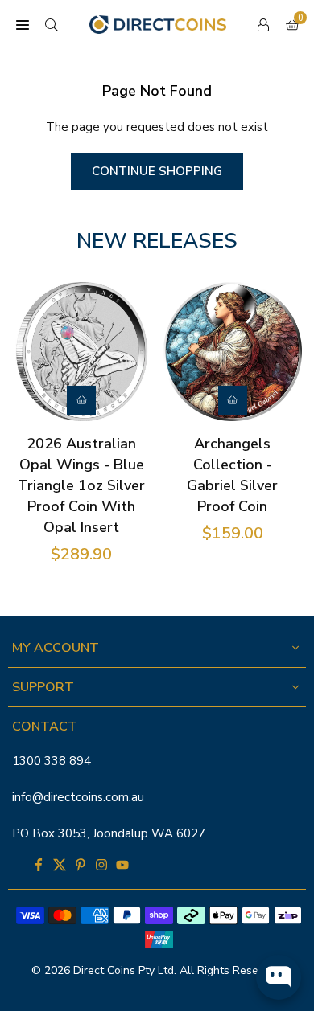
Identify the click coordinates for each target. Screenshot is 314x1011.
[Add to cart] (81, 400)
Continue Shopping (157, 171)
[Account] (263, 24)
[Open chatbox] (278, 977)
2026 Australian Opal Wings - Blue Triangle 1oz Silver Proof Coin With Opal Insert (81, 485)
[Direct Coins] (157, 23)
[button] (22, 24)
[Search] (51, 24)
